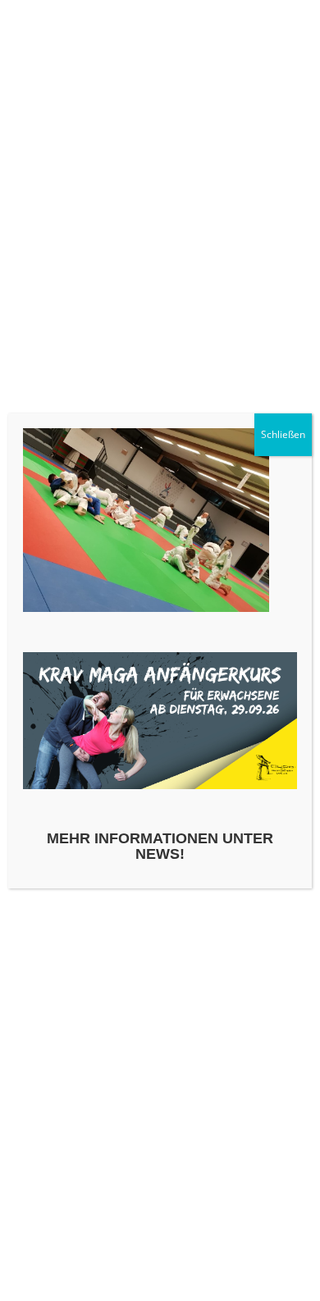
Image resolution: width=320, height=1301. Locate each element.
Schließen (283, 434)
